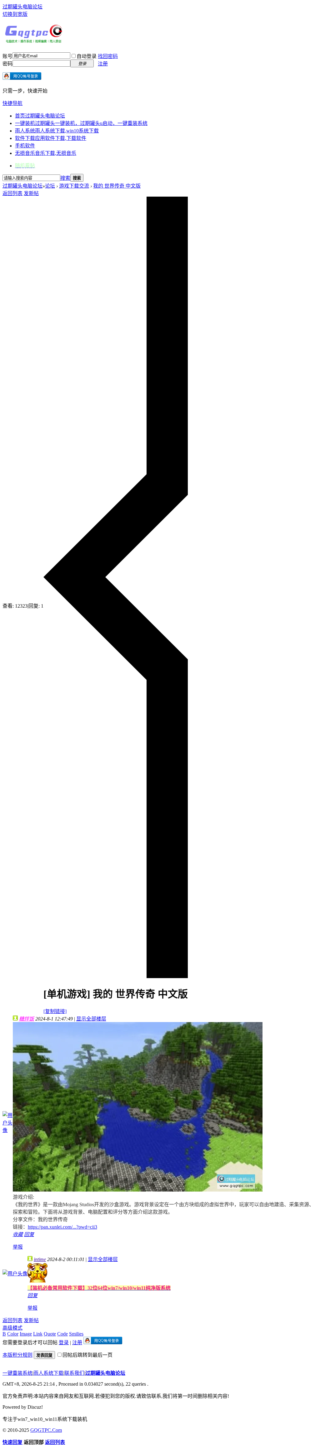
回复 (29, 1234)
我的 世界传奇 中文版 (117, 186)
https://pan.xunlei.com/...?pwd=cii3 (62, 1227)
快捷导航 (12, 103)
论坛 (50, 186)
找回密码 (108, 56)
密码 (7, 63)
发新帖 (31, 193)
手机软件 (25, 145)
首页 (40, 115)
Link (37, 1333)
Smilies (76, 1333)
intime (40, 1259)
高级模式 (12, 1328)
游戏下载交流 (74, 186)
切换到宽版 (15, 14)
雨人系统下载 (48, 1373)
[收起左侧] (115, 976)
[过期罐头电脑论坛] (33, 41)
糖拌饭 (26, 1018)
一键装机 (81, 123)
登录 (64, 1342)
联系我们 (74, 1373)
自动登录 (87, 56)
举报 (18, 1247)
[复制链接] (55, 1011)
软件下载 (50, 138)
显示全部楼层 (91, 1018)
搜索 (65, 178)
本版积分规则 (17, 1355)
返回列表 (12, 193)
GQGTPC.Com (46, 1430)
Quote (50, 1333)
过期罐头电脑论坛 (22, 6)
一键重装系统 (17, 1373)
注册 (103, 63)
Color (12, 1333)
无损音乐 (45, 153)
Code (62, 1333)
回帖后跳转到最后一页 (87, 1355)
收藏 (18, 1234)
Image (26, 1333)
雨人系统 (57, 130)
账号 (7, 56)
